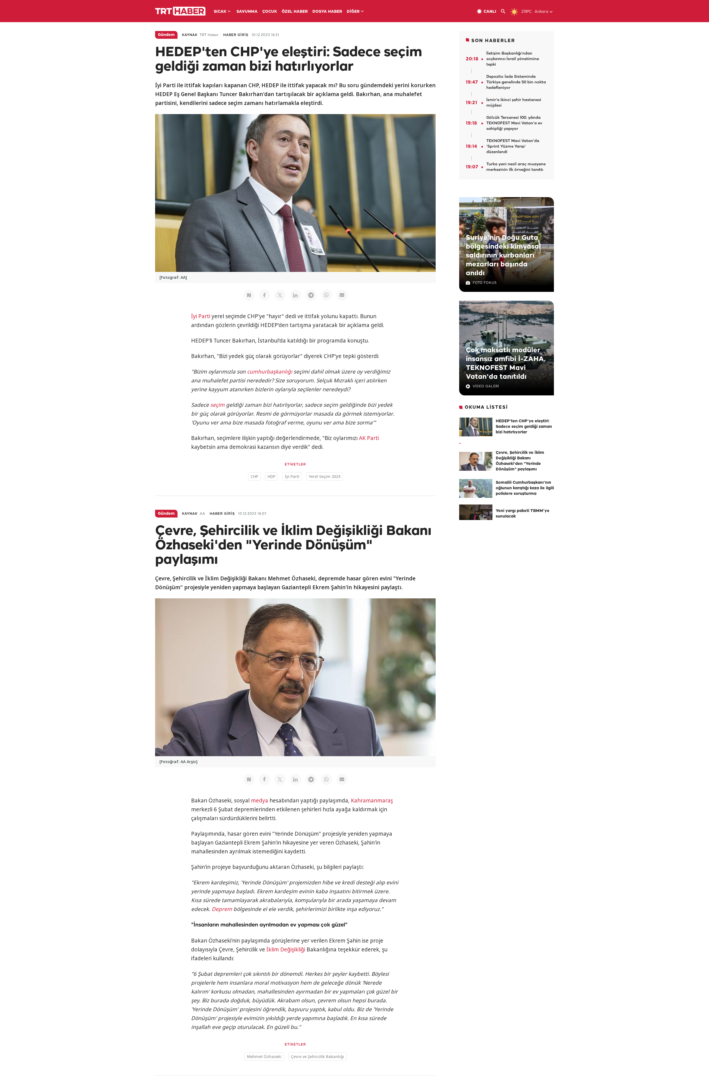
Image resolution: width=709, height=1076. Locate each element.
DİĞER (353, 12)
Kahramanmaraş (372, 800)
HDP (271, 476)
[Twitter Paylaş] (280, 295)
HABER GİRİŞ (235, 35)
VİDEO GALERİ (486, 386)
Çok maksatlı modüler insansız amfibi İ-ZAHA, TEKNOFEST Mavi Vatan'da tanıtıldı (506, 363)
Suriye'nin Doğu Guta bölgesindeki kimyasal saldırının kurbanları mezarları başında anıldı (503, 255)
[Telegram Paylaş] (311, 295)
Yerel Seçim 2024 (324, 476)
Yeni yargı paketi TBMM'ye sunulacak (522, 514)
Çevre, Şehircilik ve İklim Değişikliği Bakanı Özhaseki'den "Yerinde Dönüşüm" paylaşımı (520, 461)
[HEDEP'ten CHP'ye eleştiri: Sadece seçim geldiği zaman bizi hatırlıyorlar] (475, 427)
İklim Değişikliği (285, 949)
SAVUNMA (247, 12)
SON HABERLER (493, 40)
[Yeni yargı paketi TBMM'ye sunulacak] (475, 513)
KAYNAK (189, 35)
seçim (217, 404)
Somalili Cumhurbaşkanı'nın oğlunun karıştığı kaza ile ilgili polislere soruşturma (525, 488)
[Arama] (505, 11)
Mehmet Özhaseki (264, 1056)
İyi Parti (200, 316)
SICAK (220, 12)
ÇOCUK (269, 12)
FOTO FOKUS (485, 283)
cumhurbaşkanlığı (269, 371)
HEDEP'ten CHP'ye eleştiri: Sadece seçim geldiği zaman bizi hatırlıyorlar (524, 426)
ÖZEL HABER (295, 12)
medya (259, 800)
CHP (254, 476)
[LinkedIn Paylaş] (295, 295)
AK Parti (369, 438)
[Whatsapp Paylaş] (326, 295)
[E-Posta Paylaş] (342, 295)
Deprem (222, 909)
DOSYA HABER (327, 12)
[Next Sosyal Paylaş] (249, 295)
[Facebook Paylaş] (264, 295)
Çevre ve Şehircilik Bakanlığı (317, 1056)
